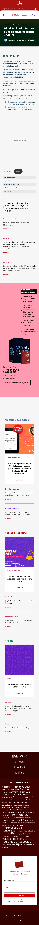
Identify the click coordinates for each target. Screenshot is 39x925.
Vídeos (28, 845)
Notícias (25, 839)
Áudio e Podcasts (13, 571)
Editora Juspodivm (19, 920)
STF (13, 844)
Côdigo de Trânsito (21, 800)
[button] (3, 15)
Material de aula (12, 839)
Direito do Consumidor (18, 810)
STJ (17, 844)
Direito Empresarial (8, 812)
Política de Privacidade (17, 901)
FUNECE (18, 205)
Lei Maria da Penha (12, 836)
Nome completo (9, 880)
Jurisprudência (10, 833)
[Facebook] (21, 756)
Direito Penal (15, 814)
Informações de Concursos (21, 24)
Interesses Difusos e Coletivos (25, 831)
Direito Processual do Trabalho (23, 817)
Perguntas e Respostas (16, 842)
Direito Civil (17, 802)
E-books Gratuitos (13, 458)
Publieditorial (6, 845)
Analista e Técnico (8, 24)
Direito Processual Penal (15, 819)
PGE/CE (26, 205)
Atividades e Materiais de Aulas (10, 789)
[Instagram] (25, 756)
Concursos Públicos (14, 203)
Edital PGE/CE (7, 171)
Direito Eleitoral (31, 810)
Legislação (20, 833)
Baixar (18, 171)
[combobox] (17, 9)
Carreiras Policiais (11, 794)
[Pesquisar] (35, 9)
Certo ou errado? (23, 797)
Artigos (6, 238)
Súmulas (22, 845)
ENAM (21, 822)
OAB (29, 839)
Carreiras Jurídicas (19, 792)
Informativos (16, 825)
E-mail (6, 887)
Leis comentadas (24, 836)
